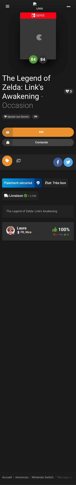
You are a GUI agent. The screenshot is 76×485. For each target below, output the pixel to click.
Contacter (41, 142)
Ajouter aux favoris (18, 116)
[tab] (7, 161)
